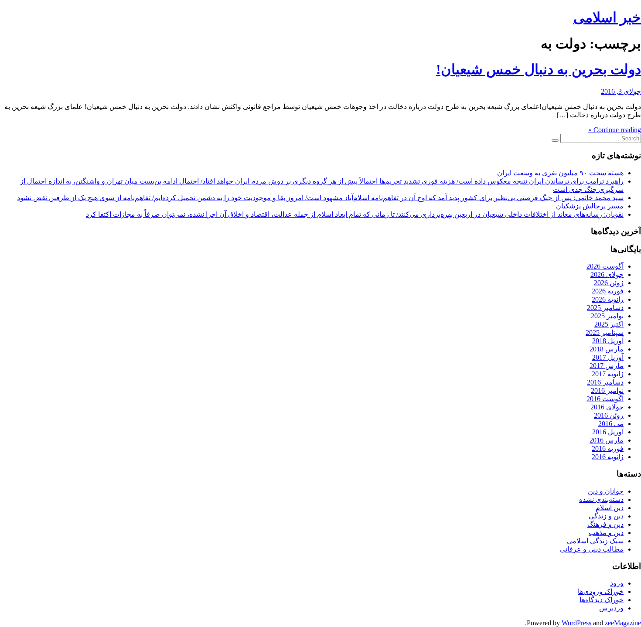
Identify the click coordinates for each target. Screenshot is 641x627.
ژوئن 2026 (609, 282)
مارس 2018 (607, 349)
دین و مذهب (606, 532)
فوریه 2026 (608, 291)
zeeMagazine (623, 623)
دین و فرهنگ (605, 524)
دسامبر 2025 (605, 307)
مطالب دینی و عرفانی (592, 549)
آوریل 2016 (608, 432)
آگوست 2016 (605, 398)
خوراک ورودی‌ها (601, 591)
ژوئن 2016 (609, 415)
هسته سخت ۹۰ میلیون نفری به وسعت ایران (560, 173)
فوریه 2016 (608, 448)
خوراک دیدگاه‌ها (602, 599)
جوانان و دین (606, 491)
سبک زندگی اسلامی (595, 541)
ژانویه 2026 (608, 299)
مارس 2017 (607, 365)
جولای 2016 (607, 407)
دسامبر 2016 (605, 382)
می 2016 (611, 423)
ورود (617, 583)
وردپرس (611, 608)
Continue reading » (614, 129)
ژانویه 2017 (608, 374)
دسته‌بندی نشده (601, 499)
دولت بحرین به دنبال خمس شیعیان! (538, 69)
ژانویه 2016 (608, 456)
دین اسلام (610, 507)
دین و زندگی (606, 516)
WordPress (576, 623)
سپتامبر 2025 (605, 332)
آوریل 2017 (608, 357)
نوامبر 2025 (607, 316)
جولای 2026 (607, 274)
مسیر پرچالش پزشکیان (590, 206)
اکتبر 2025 (609, 324)
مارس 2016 (607, 440)
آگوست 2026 (605, 266)
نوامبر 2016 (607, 390)
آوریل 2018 (608, 340)
